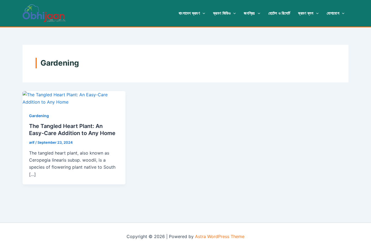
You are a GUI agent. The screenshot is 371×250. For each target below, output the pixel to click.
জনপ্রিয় (249, 13)
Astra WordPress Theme (219, 236)
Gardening (39, 115)
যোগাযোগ (333, 13)
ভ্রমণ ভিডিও (222, 13)
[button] (202, 13)
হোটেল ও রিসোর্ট (279, 13)
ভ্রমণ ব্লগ (305, 13)
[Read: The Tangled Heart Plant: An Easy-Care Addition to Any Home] (74, 98)
